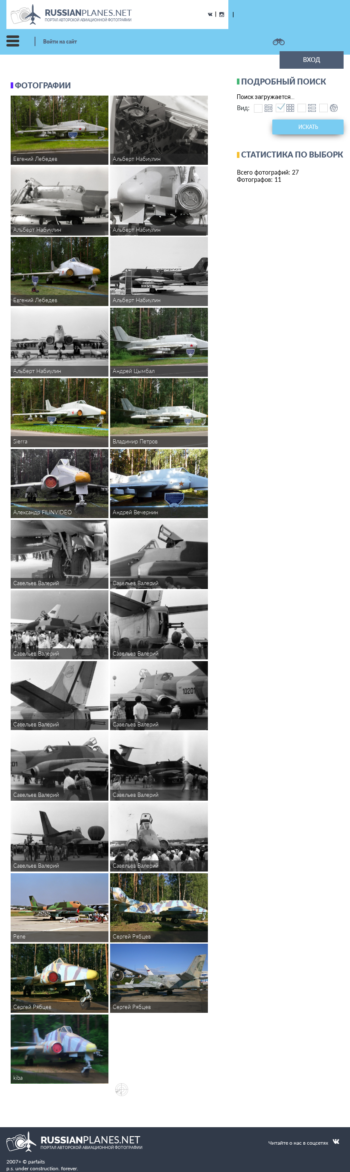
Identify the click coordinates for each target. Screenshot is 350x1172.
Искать (308, 127)
